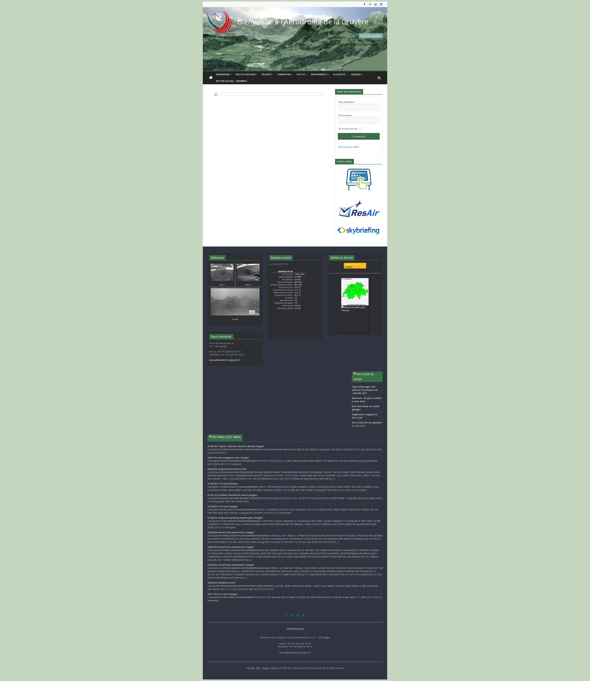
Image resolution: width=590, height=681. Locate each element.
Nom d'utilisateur (346, 102)
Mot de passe (345, 115)
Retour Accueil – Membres (231, 81)
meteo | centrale (352, 264)
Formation (284, 74)
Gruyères (348, 267)
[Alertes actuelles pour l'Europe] (355, 307)
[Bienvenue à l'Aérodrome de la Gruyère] (210, 77)
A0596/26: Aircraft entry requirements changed (230, 532)
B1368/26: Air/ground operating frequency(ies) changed (234, 517)
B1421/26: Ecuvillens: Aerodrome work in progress (232, 495)
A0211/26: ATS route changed (222, 594)
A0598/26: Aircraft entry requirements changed (230, 564)
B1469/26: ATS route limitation (222, 483)
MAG (258, 668)
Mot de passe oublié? (348, 147)
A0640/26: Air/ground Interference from (227, 469)
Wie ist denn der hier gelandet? (367, 422)
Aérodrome (223, 74)
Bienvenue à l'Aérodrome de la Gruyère (303, 21)
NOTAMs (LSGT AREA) (226, 437)
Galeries (356, 74)
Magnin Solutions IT (272, 668)
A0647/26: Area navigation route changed (228, 457)
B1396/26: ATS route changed (222, 506)
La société (339, 74)
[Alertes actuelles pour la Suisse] (355, 279)
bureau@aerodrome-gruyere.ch (224, 359)
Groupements (319, 74)
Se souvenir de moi (347, 128)
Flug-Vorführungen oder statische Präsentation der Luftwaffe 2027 (365, 390)
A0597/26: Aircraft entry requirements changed (230, 547)
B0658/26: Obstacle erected (221, 582)
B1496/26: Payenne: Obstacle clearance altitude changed (235, 446)
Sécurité (267, 74)
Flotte (301, 74)
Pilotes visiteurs (246, 74)
